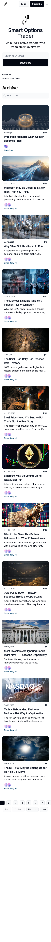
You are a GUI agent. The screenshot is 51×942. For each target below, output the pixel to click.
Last (44, 809)
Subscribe (37, 4)
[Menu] (47, 3)
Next (30, 809)
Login (23, 4)
